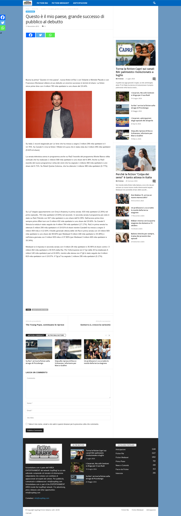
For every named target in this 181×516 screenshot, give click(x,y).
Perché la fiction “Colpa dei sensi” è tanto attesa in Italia (134, 176)
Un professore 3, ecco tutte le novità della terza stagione (96, 362)
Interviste (119, 473)
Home (27, 9)
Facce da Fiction (122, 469)
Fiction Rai (42, 3)
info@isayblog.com (41, 498)
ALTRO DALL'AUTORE (56, 335)
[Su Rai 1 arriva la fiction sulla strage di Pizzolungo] (39, 349)
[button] (154, 3)
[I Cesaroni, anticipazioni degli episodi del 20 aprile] (122, 122)
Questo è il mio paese (40, 310)
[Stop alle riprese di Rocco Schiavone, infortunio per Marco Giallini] (68, 349)
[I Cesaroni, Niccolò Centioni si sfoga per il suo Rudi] (122, 96)
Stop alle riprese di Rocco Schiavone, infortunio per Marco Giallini (65, 363)
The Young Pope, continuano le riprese (45, 324)
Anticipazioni (80, 3)
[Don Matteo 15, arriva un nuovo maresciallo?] (122, 199)
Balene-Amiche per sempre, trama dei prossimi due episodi (142, 236)
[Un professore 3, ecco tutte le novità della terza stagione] (97, 349)
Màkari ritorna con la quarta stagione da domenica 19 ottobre (143, 223)
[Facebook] (30, 35)
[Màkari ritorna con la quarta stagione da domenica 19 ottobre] (122, 224)
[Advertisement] (68, 57)
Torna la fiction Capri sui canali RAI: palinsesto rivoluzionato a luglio (135, 72)
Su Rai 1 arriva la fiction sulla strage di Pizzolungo (38, 362)
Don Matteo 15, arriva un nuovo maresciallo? (141, 196)
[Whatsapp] (50, 35)
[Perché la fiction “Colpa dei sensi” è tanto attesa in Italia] (136, 158)
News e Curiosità (122, 465)
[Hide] (1, 33)
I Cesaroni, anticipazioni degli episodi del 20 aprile (142, 119)
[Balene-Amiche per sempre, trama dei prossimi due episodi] (122, 237)
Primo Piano (120, 461)
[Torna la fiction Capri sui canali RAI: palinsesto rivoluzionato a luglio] (136, 53)
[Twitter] (40, 35)
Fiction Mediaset (60, 3)
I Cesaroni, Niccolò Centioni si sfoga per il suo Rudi (142, 94)
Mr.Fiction (120, 79)
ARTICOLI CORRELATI (36, 335)
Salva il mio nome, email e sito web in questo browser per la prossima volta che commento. (63, 424)
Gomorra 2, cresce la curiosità (95, 324)
